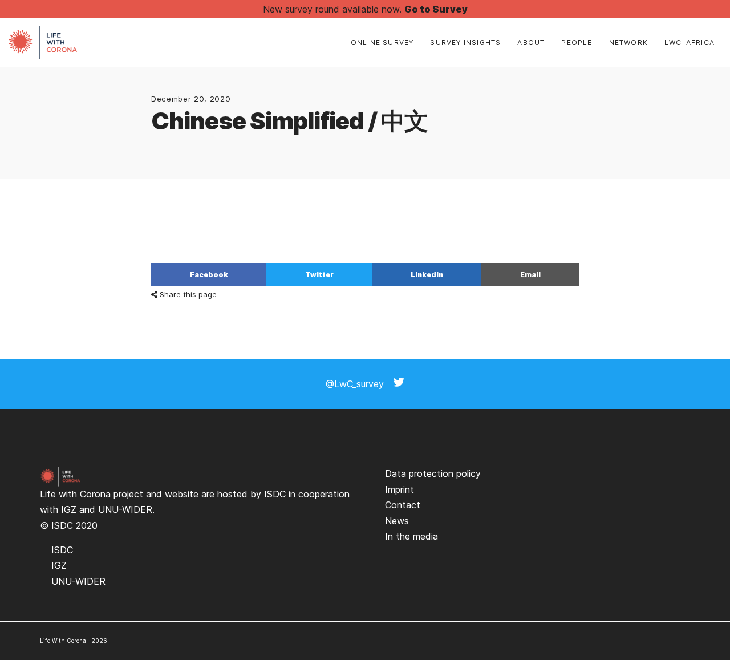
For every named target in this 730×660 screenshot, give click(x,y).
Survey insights (465, 42)
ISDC (275, 494)
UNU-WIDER (125, 509)
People (576, 42)
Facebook (209, 274)
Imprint (399, 489)
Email (530, 274)
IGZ (68, 509)
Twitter (319, 274)
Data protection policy (433, 473)
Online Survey (382, 42)
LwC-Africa (689, 42)
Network (628, 42)
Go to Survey (436, 9)
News (397, 521)
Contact (402, 505)
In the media (411, 536)
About (531, 42)
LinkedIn (427, 274)
